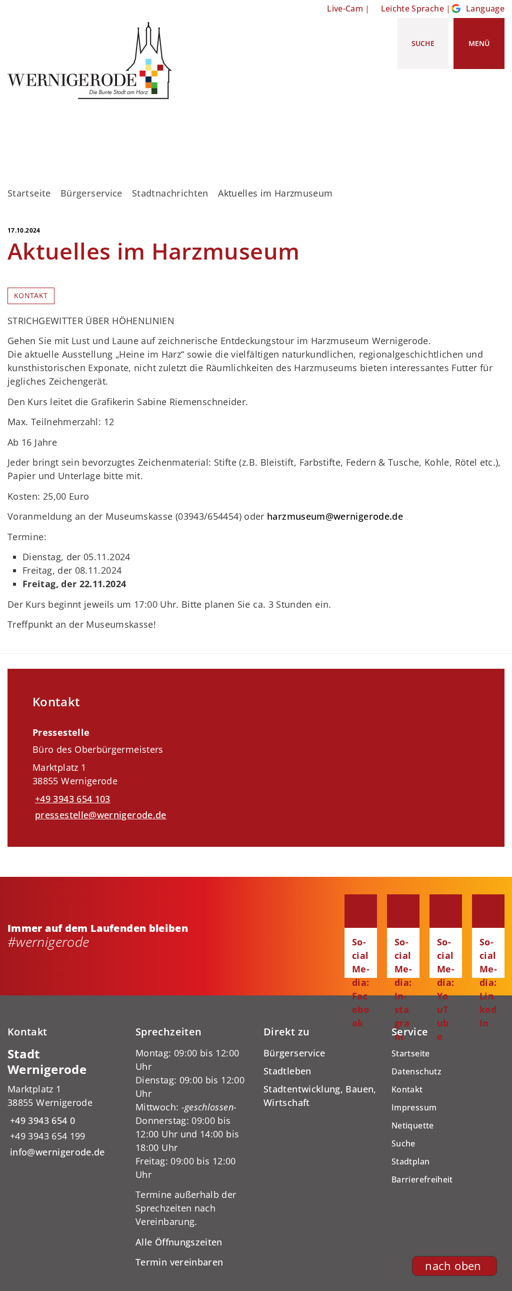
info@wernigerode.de (56, 1152)
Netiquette (413, 1125)
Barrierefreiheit (422, 1179)
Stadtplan (411, 1161)
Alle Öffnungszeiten (179, 1242)
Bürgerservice (91, 193)
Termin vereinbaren (179, 1262)
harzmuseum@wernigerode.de (335, 516)
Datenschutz (417, 1071)
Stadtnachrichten (170, 193)
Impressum (414, 1107)
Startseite (29, 193)
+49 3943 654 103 (71, 799)
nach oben (453, 1265)
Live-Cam (345, 8)
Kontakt (31, 295)
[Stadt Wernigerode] (64, 1102)
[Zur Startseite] (94, 60)
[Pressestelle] (256, 770)
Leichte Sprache (412, 8)
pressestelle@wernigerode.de (99, 815)
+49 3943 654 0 (41, 1120)
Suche (404, 1143)
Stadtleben (288, 1071)
